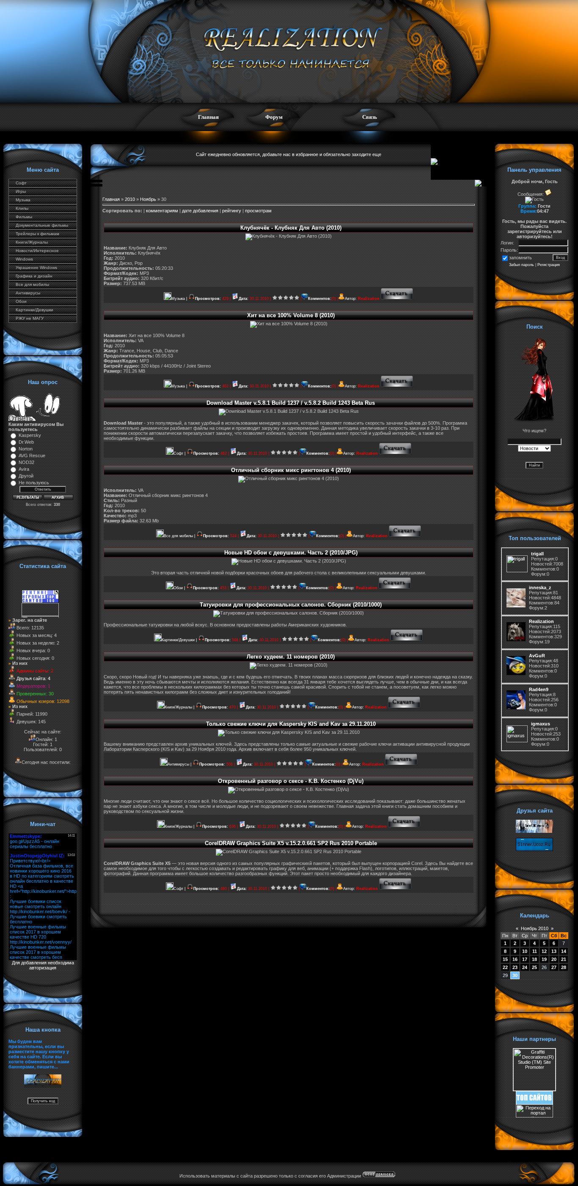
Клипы (22, 208)
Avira (24, 469)
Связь (369, 117)
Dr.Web (26, 442)
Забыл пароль (521, 265)
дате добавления (200, 210)
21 (563, 959)
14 (563, 951)
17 (524, 959)
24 (524, 967)
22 (505, 967)
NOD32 (26, 462)
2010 (130, 199)
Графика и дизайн (34, 276)
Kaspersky (30, 435)
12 (544, 951)
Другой (26, 475)
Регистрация (548, 265)
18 (534, 959)
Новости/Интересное (37, 250)
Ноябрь (148, 199)
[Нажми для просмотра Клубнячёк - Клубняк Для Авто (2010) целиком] (397, 298)
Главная (208, 117)
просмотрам (258, 210)
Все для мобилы (32, 284)
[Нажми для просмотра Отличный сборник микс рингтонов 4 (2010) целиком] (405, 536)
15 (505, 959)
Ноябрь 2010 (534, 928)
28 (563, 967)
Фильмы (24, 216)
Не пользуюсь (34, 482)
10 (524, 951)
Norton (26, 448)
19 (544, 959)
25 (534, 967)
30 (514, 975)
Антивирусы (28, 293)
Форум (274, 117)
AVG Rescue (32, 455)
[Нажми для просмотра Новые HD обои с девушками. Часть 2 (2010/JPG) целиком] (395, 588)
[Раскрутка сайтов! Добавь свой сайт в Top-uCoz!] (534, 1102)
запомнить (520, 257)
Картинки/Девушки (34, 309)
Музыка (23, 200)
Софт (21, 183)
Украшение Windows (36, 267)
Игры (21, 191)
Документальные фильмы (42, 225)
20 (553, 959)
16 (514, 959)
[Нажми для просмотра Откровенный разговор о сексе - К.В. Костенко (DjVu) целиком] (404, 826)
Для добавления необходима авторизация (43, 965)
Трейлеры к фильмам (37, 233)
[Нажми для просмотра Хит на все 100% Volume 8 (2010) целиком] (397, 386)
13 (553, 951)
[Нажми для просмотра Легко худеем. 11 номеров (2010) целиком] (404, 707)
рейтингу (231, 210)
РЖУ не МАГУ (30, 318)
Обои (21, 301)
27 (553, 967)
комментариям (162, 210)
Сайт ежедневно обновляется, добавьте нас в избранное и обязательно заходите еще (288, 154)
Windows (24, 259)
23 (514, 967)
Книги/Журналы (32, 242)
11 (534, 951)
